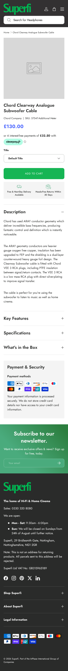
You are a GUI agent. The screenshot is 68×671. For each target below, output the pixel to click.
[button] (54, 9)
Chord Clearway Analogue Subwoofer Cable (33, 32)
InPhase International (39, 658)
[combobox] (34, 20)
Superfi (15, 658)
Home (6, 32)
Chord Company (13, 118)
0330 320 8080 (22, 508)
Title (6, 150)
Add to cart (34, 173)
